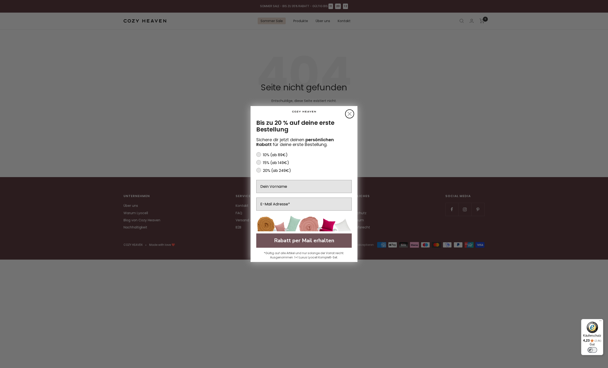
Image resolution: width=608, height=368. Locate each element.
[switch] (592, 350)
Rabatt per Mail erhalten (304, 240)
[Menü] (600, 322)
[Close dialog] (349, 114)
